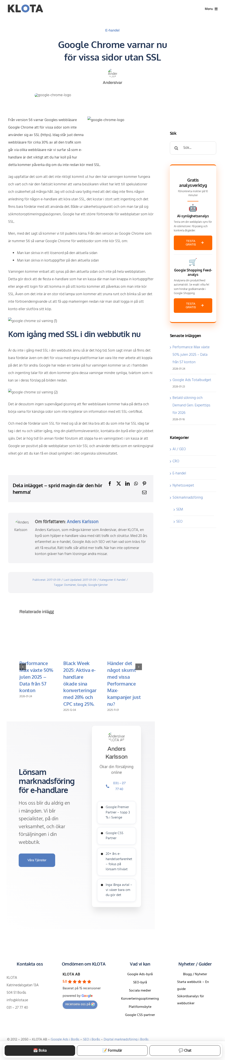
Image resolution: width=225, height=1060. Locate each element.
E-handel (112, 30)
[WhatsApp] (136, 484)
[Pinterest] (144, 484)
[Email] (144, 493)
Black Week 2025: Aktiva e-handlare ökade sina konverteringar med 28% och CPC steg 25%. (79, 683)
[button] (22, 667)
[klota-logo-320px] (25, 6)
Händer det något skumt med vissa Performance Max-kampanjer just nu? (124, 683)
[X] (118, 484)
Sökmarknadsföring (187, 498)
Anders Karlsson (82, 521)
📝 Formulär (112, 1051)
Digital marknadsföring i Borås (126, 1039)
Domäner (70, 585)
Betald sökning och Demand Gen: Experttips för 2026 (191, 405)
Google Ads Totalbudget (191, 380)
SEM (179, 509)
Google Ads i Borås (65, 1039)
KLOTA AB (71, 974)
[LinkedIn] (127, 484)
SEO (179, 522)
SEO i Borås (91, 1039)
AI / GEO (179, 449)
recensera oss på (77, 1004)
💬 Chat (185, 1051)
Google (82, 585)
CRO (175, 461)
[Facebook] (109, 484)
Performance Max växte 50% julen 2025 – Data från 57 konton (36, 676)
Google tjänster (98, 585)
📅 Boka (40, 1051)
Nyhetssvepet (183, 486)
